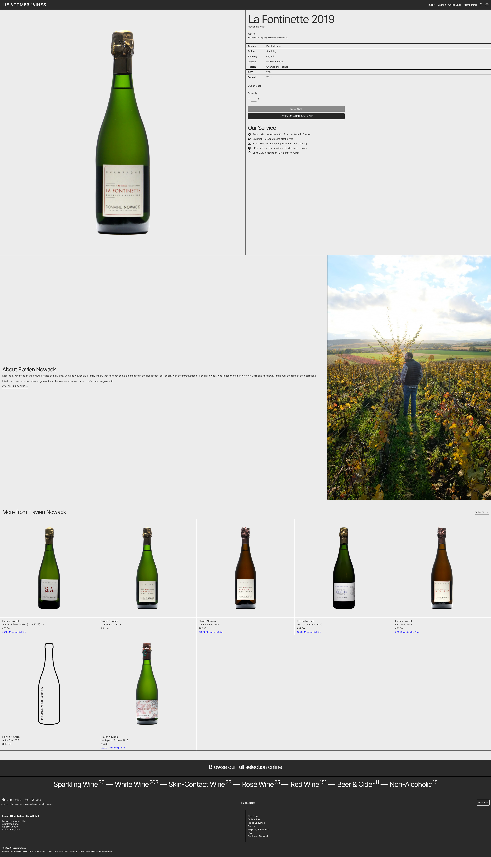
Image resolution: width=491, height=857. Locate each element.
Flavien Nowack (256, 26)
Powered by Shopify (11, 851)
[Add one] (258, 99)
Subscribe (483, 802)
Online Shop (254, 819)
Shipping (263, 38)
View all (480, 512)
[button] (481, 5)
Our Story (253, 816)
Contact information (87, 851)
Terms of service (55, 851)
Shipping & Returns (258, 829)
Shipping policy (70, 851)
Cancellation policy (105, 851)
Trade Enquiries (256, 822)
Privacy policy (41, 851)
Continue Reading (13, 386)
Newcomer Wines (17, 848)
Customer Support (258, 836)
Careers (252, 826)
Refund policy (27, 851)
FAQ (250, 832)
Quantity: (253, 93)
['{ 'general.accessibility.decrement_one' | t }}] (249, 99)
